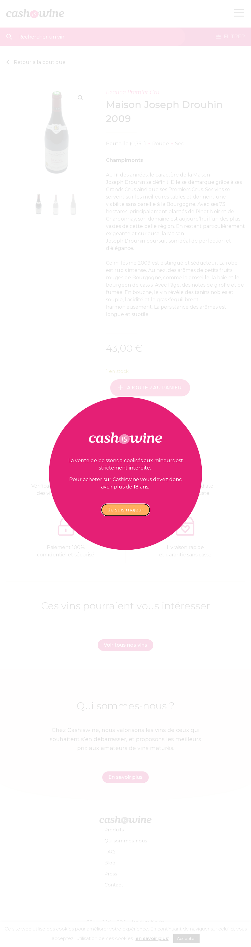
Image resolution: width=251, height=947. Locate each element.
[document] (125, 473)
